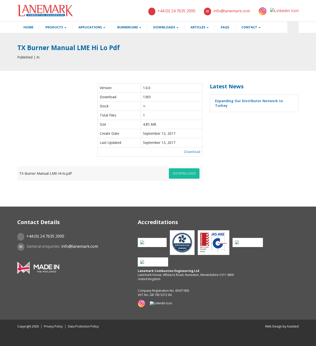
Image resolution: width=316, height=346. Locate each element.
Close (10, 341)
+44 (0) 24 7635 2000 (176, 11)
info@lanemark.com (231, 11)
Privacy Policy (53, 326)
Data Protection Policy (83, 326)
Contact (249, 27)
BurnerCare (128, 27)
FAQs (225, 27)
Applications (91, 27)
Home (28, 27)
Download (192, 151)
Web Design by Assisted (282, 326)
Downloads (164, 27)
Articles (198, 27)
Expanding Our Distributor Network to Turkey (249, 103)
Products (54, 27)
